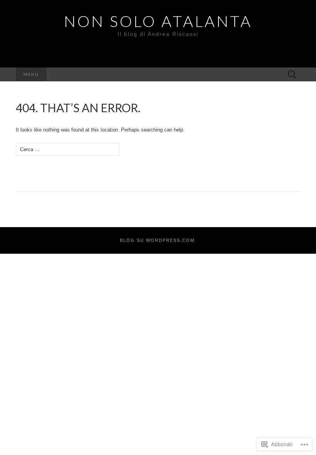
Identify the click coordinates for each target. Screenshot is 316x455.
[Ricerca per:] (292, 75)
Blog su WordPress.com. (158, 240)
